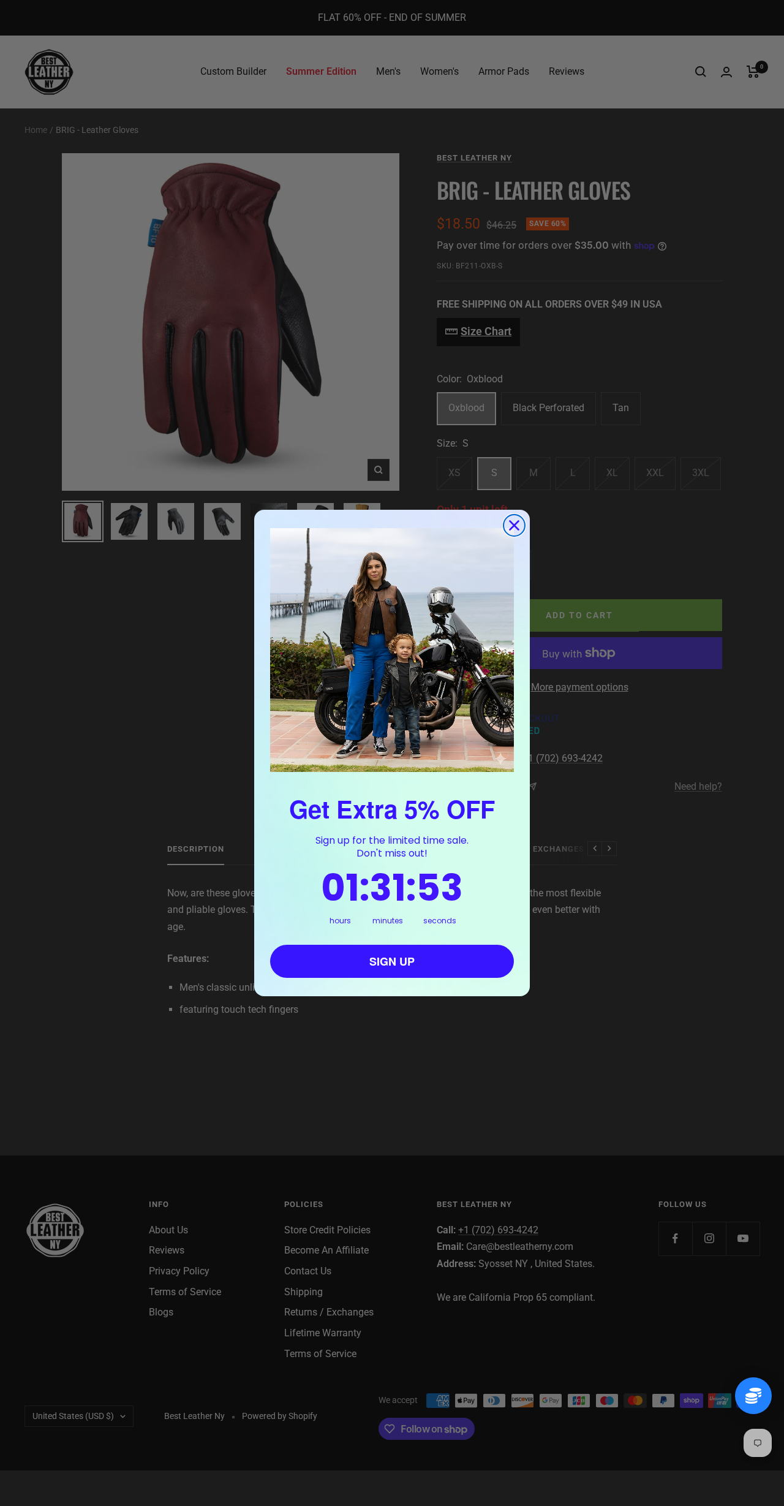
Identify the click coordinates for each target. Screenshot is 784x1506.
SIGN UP (392, 961)
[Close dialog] (514, 525)
